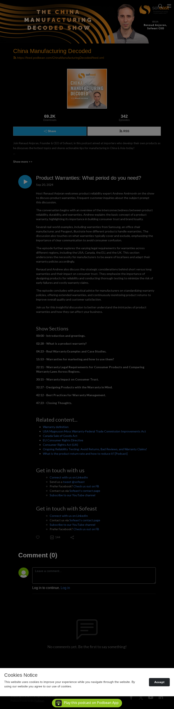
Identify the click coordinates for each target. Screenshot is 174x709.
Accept (159, 682)
